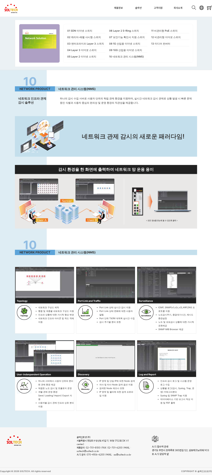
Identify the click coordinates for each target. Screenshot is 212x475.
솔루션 (138, 7)
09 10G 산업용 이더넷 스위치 (125, 50)
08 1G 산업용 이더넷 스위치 (124, 43)
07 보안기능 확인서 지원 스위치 (127, 37)
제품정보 (118, 7)
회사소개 (178, 7)
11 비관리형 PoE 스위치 (164, 30)
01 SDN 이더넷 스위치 (79, 30)
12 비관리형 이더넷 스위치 (166, 37)
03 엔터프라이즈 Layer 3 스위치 (85, 43)
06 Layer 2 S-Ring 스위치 (124, 30)
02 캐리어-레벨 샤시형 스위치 (84, 37)
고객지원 (158, 7)
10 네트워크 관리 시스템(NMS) (126, 56)
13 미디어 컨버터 (160, 43)
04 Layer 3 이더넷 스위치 (82, 50)
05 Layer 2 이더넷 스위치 (81, 56)
